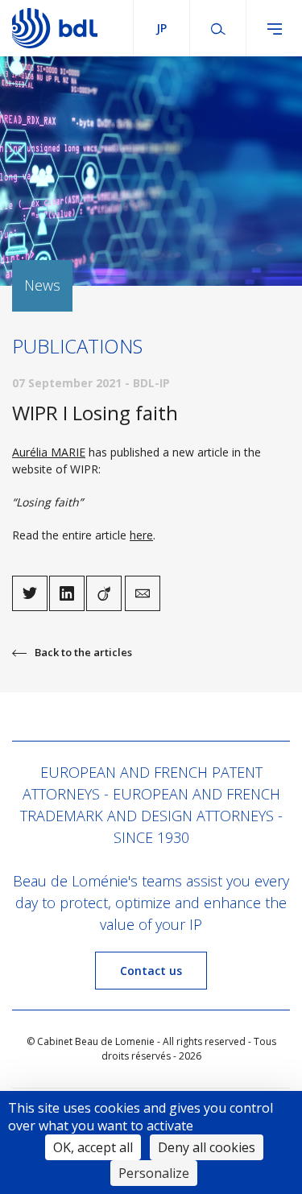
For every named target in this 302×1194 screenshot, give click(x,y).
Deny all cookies (206, 1147)
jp (161, 27)
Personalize (153, 1173)
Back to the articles (83, 652)
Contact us (151, 970)
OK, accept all (93, 1147)
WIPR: (85, 469)
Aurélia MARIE (48, 452)
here (141, 535)
